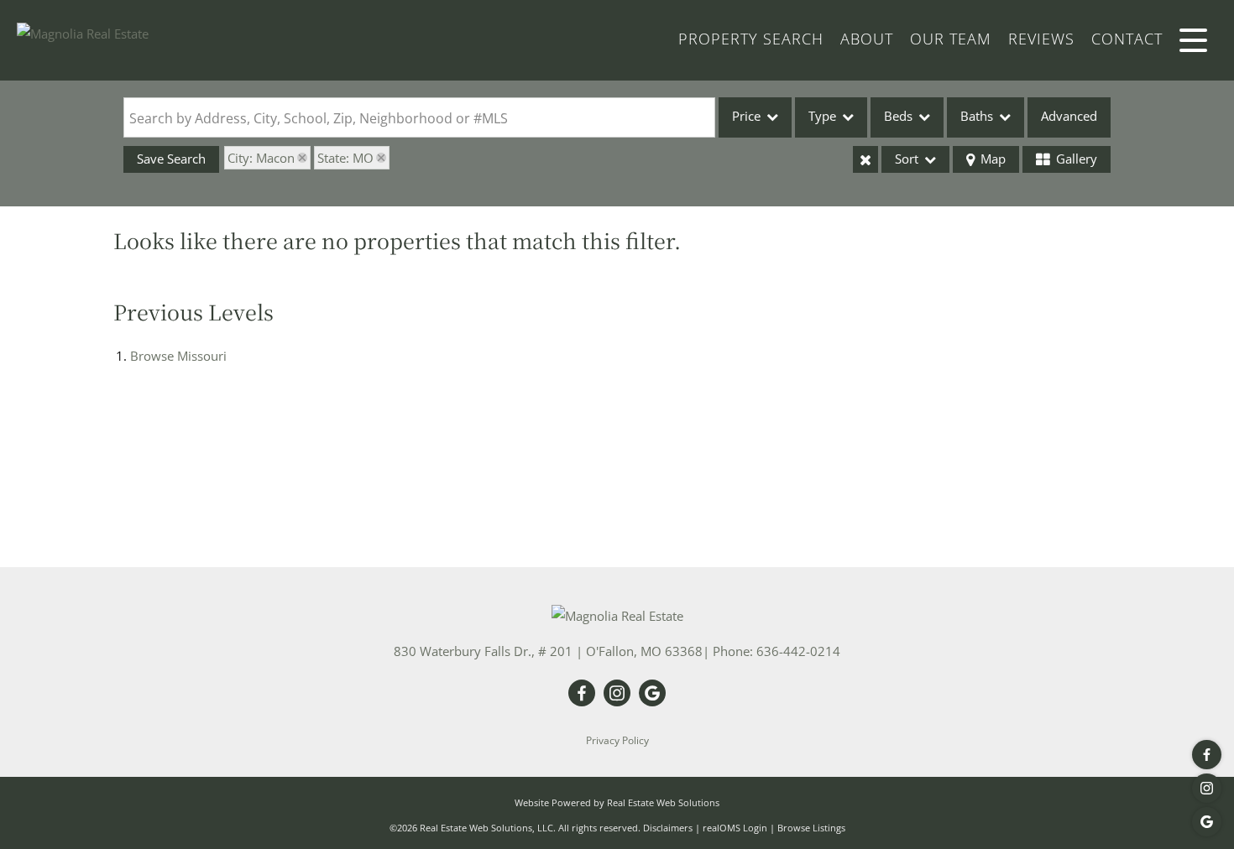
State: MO (345, 157)
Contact (1127, 39)
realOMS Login (735, 827)
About (866, 39)
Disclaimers (668, 827)
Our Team (950, 39)
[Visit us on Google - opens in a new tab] (1206, 821)
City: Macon (261, 157)
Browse (178, 355)
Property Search (751, 39)
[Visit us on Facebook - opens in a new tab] (1206, 754)
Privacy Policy (617, 740)
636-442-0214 (798, 651)
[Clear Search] (865, 159)
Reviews (1041, 39)
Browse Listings (811, 827)
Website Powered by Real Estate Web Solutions (617, 802)
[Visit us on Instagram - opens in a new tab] (1206, 788)
